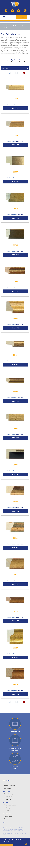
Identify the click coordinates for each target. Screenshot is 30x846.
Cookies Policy (8, 797)
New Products (7, 783)
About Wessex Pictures (10, 805)
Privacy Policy (7, 799)
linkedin (7, 825)
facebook (10, 825)
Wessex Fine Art (8, 819)
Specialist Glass (15, 768)
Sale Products (7, 788)
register (14, 105)
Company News (15, 731)
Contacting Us (8, 808)
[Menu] (4, 17)
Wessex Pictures (8, 816)
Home (4, 26)
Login (8, 105)
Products (9, 26)
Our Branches (7, 810)
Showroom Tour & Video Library (15, 749)
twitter (4, 825)
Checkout (22, 17)
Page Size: (14, 60)
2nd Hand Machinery (9, 785)
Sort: (20, 60)
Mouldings (15, 26)
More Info (15, 108)
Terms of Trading (8, 794)
